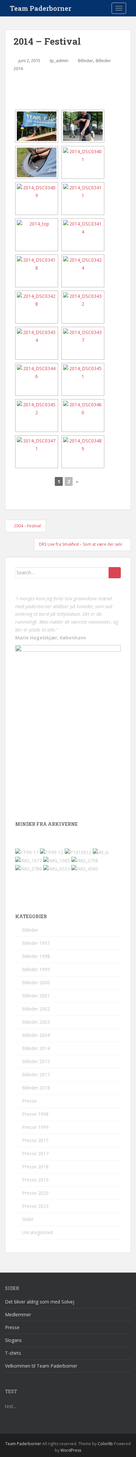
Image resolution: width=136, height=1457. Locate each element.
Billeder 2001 (36, 995)
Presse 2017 (35, 1153)
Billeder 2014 (36, 1048)
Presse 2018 (35, 1166)
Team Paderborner (40, 8)
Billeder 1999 (36, 969)
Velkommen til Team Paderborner (41, 1366)
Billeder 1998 (36, 956)
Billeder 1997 (36, 943)
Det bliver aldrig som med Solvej (39, 1302)
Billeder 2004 (36, 1035)
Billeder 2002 (36, 1009)
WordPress (70, 1450)
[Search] (115, 572)
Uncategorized (37, 1232)
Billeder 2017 (36, 1074)
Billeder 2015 (36, 1061)
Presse (29, 1101)
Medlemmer (18, 1314)
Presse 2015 (35, 1140)
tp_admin (59, 60)
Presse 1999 (35, 1127)
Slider (28, 1219)
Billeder (85, 60)
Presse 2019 (35, 1180)
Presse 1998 (35, 1114)
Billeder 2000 (36, 982)
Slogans (13, 1340)
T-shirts (13, 1353)
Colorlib (105, 1443)
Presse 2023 (35, 1206)
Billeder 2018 (36, 1088)
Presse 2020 (35, 1193)
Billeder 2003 (36, 1022)
